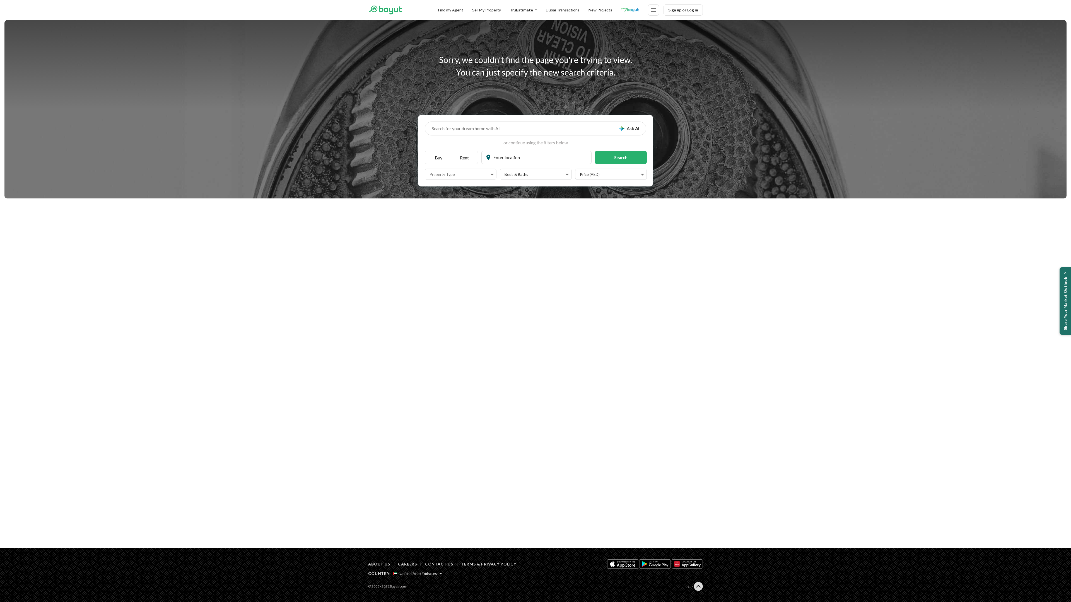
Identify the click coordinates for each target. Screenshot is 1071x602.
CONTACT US (439, 564)
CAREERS (407, 564)
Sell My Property (486, 10)
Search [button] (621, 157)
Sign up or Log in (683, 10)
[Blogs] (630, 10)
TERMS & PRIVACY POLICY (488, 564)
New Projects (600, 10)
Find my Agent (450, 10)
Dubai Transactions (563, 10)
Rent (464, 157)
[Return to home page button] (385, 10)
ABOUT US (379, 564)
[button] (462, 174)
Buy (438, 157)
